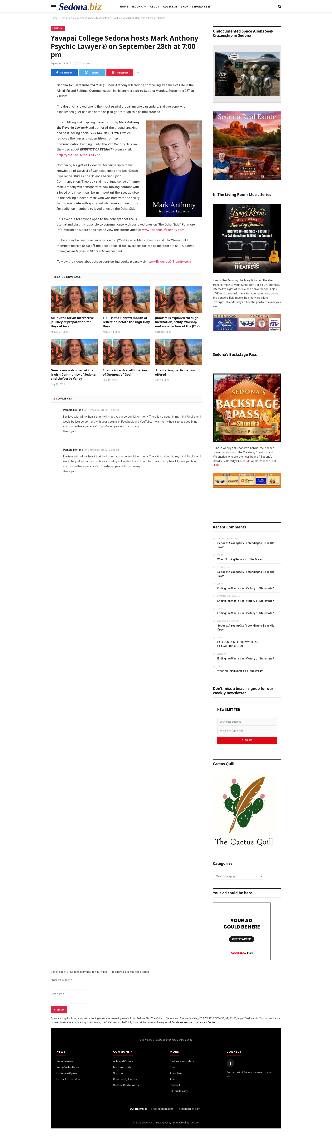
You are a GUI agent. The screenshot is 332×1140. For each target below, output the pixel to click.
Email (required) (61, 979)
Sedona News (64, 1061)
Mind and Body (122, 1067)
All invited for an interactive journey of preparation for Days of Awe (72, 322)
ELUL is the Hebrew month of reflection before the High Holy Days (126, 322)
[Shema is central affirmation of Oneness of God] (126, 352)
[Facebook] (37, 95)
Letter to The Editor (68, 1079)
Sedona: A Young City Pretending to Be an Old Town (246, 545)
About (154, 6)
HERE (246, 461)
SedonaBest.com (189, 1108)
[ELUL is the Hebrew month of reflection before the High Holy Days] (126, 299)
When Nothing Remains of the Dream (240, 559)
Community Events (125, 1079)
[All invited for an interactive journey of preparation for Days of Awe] (74, 299)
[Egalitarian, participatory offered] (178, 352)
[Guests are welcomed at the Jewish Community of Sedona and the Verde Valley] (74, 352)
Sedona (137, 6)
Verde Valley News (67, 1067)
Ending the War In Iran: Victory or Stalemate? (245, 588)
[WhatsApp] (37, 154)
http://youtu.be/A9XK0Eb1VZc (78, 155)
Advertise (170, 6)
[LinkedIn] (37, 115)
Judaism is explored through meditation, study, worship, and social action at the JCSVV (178, 322)
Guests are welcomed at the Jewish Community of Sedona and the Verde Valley (73, 374)
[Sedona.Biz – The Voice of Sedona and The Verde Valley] (80, 6)
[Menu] (53, 6)
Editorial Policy (179, 1091)
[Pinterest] (37, 125)
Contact (175, 1085)
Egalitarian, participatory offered (175, 372)
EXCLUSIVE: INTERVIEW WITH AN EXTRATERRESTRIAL (237, 644)
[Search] (279, 6)
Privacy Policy (163, 1122)
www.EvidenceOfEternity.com (163, 230)
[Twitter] (37, 105)
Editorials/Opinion (67, 1073)
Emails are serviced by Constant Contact (194, 1022)
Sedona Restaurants (126, 1085)
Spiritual (58, 28)
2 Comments (85, 63)
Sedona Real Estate (182, 1061)
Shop (184, 6)
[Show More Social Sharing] (138, 72)
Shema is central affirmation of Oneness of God (125, 372)
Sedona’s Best (202, 6)
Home (124, 6)
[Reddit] (37, 144)
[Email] (37, 134)
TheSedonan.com (162, 1108)
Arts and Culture (123, 1061)
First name (57, 993)
